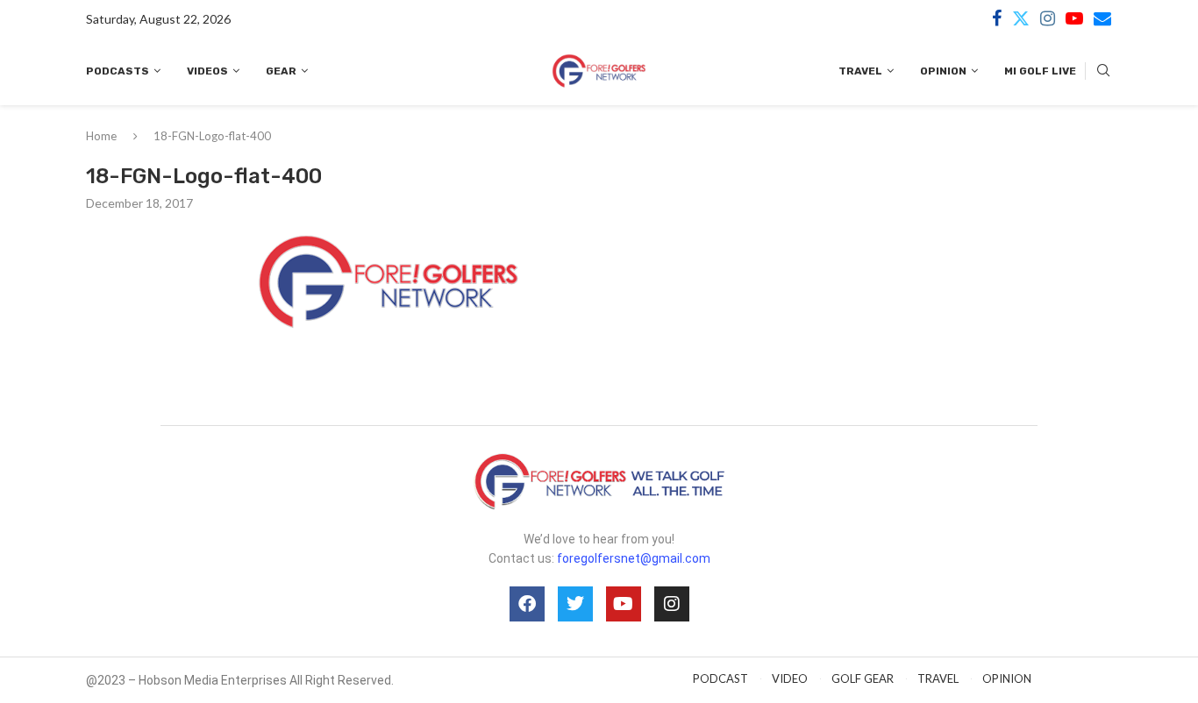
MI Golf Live (1040, 71)
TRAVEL (938, 678)
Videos (207, 71)
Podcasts (117, 71)
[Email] (1102, 18)
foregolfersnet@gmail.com (633, 558)
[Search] (1103, 71)
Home (101, 136)
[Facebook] (996, 18)
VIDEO (790, 678)
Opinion (943, 71)
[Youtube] (1074, 18)
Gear (281, 71)
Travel (860, 71)
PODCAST (720, 678)
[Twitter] (1020, 18)
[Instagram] (1047, 18)
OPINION (1006, 678)
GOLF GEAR (862, 678)
